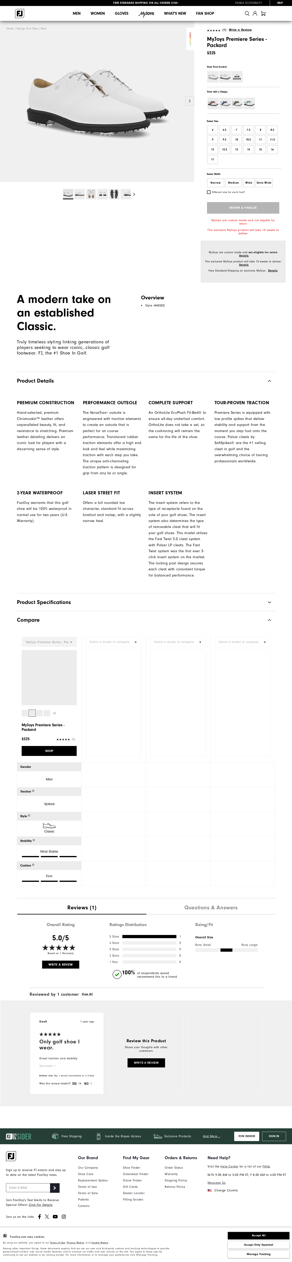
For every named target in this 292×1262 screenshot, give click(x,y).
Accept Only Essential (258, 1244)
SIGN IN (274, 1136)
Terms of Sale (88, 1193)
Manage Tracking (259, 1254)
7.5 (248, 129)
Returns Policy (175, 1187)
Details (244, 255)
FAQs (266, 1166)
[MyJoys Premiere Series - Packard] (97, 101)
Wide (248, 182)
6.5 (224, 129)
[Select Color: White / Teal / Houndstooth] (249, 103)
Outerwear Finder (136, 1174)
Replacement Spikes (93, 1180)
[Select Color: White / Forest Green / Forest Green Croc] (237, 103)
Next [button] (189, 101)
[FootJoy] (19, 13)
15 (260, 149)
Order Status (174, 1167)
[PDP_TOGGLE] (266, 620)
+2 (54, 713)
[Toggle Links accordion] (93, 1157)
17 (212, 159)
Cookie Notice (99, 1242)
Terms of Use (57, 1242)
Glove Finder (132, 1180)
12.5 (224, 149)
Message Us (217, 1183)
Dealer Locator (134, 1193)
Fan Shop (205, 13)
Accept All (259, 1235)
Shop (49, 751)
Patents (83, 1199)
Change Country (226, 1190)
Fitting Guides (133, 1199)
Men (77, 13)
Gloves (121, 13)
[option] (97, 101)
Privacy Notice (75, 1242)
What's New (175, 13)
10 (236, 139)
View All (87, 994)
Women (98, 13)
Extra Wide (264, 182)
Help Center (229, 1166)
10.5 (248, 139)
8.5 (272, 129)
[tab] (263, 13)
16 (272, 149)
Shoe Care (85, 1174)
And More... (211, 1136)
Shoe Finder (131, 1167)
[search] (247, 13)
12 (212, 149)
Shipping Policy (176, 1180)
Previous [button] (4, 101)
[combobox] (113, 642)
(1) (224, 29)
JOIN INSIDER (246, 1136)
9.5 (224, 139)
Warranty (171, 1174)
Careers (84, 1206)
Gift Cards (130, 1187)
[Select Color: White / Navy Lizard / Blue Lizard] (225, 103)
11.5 (272, 139)
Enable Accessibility (248, 3)
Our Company (88, 1167)
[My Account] (255, 13)
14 (248, 149)
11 (260, 139)
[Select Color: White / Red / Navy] (213, 103)
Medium (233, 182)
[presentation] (81, 908)
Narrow (216, 182)
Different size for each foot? (228, 192)
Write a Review (240, 29)
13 (236, 149)
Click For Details (41, 1205)
